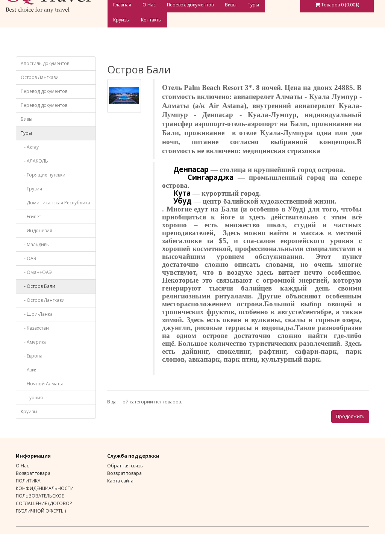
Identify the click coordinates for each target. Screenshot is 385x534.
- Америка (34, 342)
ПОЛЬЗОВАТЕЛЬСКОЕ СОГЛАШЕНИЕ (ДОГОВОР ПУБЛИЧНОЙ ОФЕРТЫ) (44, 503)
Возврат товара (33, 473)
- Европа (31, 356)
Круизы (121, 20)
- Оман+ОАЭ (36, 272)
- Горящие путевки (43, 175)
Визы (26, 119)
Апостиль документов (45, 63)
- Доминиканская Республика (55, 202)
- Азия (29, 370)
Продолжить (350, 416)
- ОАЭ (28, 258)
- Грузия (31, 189)
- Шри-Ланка (37, 314)
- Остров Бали (38, 286)
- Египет (31, 216)
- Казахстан (35, 328)
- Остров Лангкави (43, 300)
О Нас (22, 465)
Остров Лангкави (40, 77)
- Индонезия (36, 230)
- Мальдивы (35, 244)
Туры (26, 133)
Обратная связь (125, 465)
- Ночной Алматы (42, 383)
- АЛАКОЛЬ (34, 161)
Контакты (151, 20)
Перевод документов (44, 91)
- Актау (30, 147)
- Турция (32, 397)
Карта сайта (120, 481)
